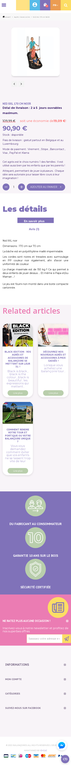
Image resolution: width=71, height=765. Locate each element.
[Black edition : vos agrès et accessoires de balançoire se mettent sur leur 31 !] (18, 335)
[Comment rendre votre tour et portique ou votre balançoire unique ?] (18, 412)
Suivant (21, 84)
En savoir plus (34, 221)
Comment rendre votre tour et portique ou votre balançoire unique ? (18, 435)
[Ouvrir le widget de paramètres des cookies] (65, 759)
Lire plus (17, 393)
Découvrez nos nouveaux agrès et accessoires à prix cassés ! (53, 356)
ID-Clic (43, 750)
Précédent (14, 84)
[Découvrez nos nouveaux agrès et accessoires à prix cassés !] (53, 335)
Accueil (8, 17)
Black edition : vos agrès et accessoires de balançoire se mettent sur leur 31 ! (18, 359)
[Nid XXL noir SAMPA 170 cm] (35, 52)
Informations (17, 665)
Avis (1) (34, 229)
